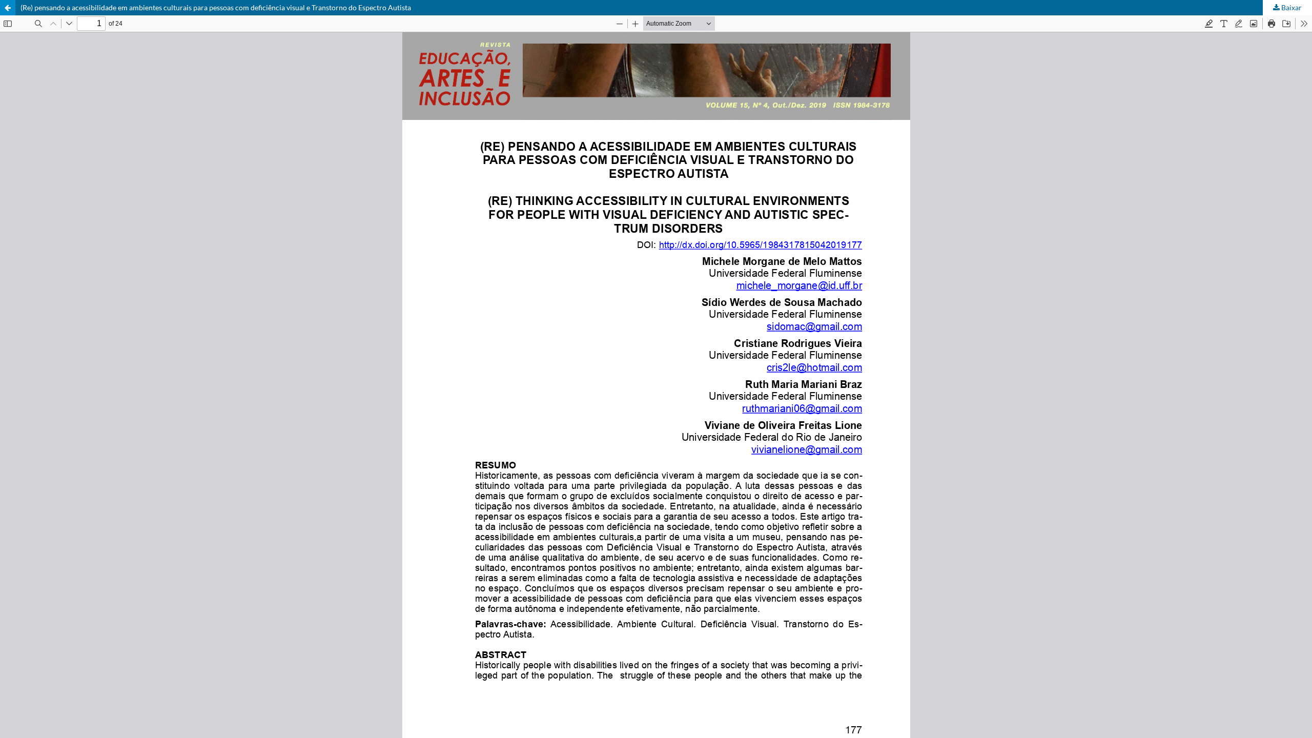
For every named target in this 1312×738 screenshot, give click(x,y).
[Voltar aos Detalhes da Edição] (7, 7)
